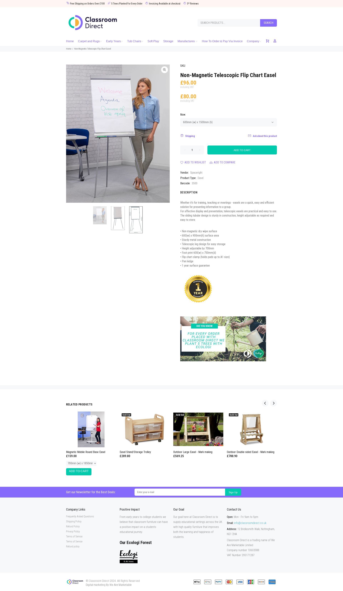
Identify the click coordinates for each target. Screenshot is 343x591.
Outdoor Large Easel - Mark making (192, 452)
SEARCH (268, 22)
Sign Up (233, 492)
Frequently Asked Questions (80, 516)
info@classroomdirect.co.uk (250, 523)
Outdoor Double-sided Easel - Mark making (250, 452)
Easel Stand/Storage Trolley (135, 452)
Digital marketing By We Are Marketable (109, 585)
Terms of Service (74, 536)
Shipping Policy (73, 521)
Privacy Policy (73, 531)
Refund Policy (73, 526)
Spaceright (196, 172)
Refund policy (72, 546)
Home (68, 49)
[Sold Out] (252, 429)
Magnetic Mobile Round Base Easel (85, 452)
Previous (71, 133)
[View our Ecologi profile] (129, 556)
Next (164, 133)
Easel (200, 178)
